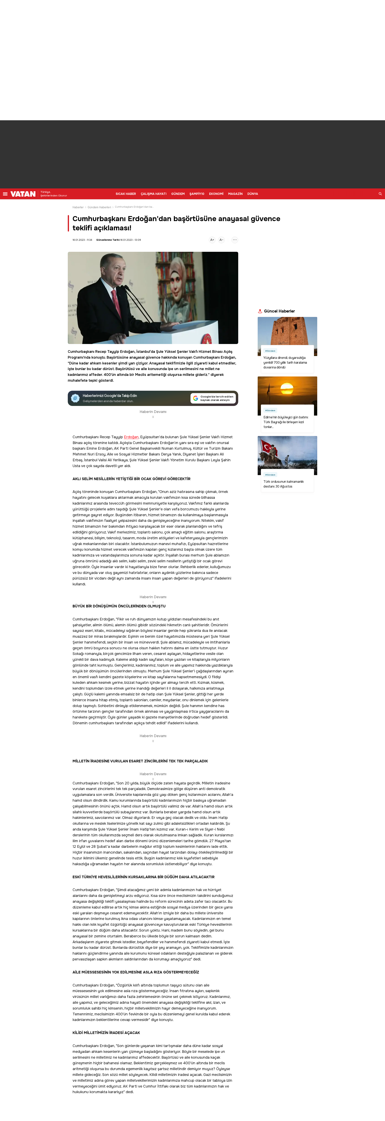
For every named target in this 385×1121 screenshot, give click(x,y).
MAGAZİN (235, 194)
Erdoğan (127, 351)
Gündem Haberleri (99, 207)
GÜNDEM (178, 194)
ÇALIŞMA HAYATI (153, 194)
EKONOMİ (216, 194)
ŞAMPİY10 (196, 194)
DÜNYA (252, 194)
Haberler (78, 207)
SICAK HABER (126, 194)
